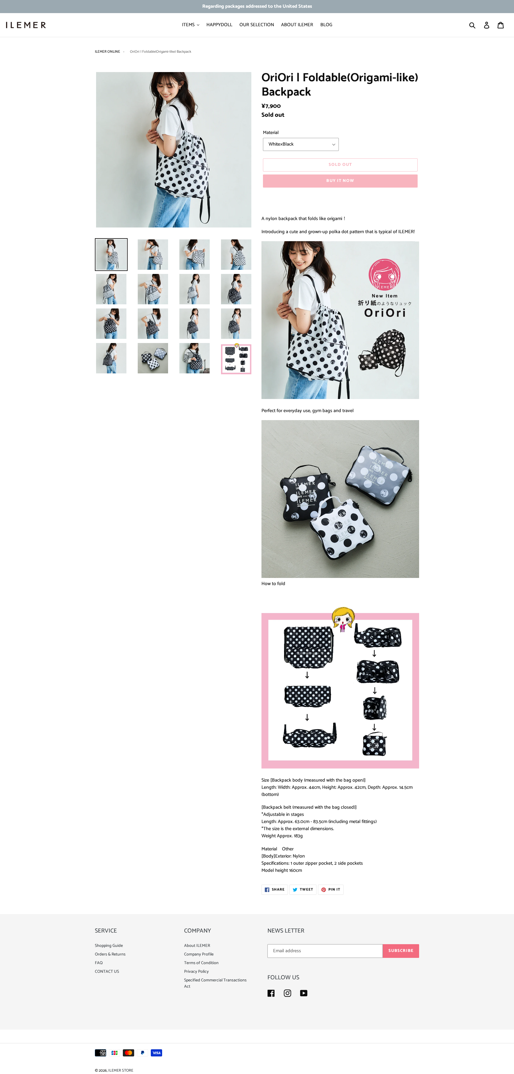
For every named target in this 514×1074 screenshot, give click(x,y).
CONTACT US (107, 971)
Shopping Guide (109, 945)
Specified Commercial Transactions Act (215, 983)
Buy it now (340, 180)
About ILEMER (197, 945)
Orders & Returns (110, 954)
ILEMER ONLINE (107, 51)
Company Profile (199, 954)
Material (271, 132)
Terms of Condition (201, 963)
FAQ (99, 963)
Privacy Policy (196, 971)
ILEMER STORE (120, 1070)
